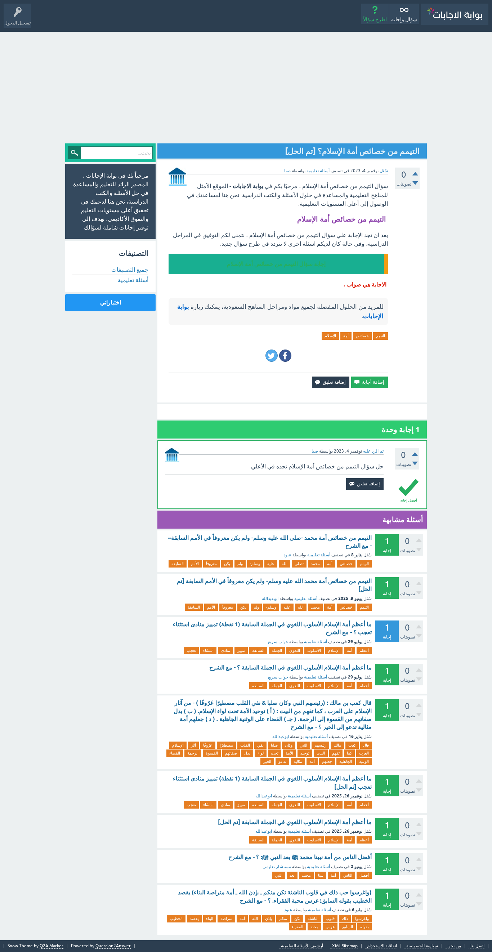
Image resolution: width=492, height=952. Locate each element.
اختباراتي (110, 302)
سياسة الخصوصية (422, 946)
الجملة (277, 650)
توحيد (304, 753)
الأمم (195, 563)
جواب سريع (278, 641)
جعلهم (327, 761)
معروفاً (211, 563)
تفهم (336, 753)
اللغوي (294, 650)
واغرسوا (362, 918)
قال (366, 745)
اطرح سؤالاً (375, 19)
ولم (240, 563)
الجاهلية (345, 761)
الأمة (289, 753)
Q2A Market (51, 945)
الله (284, 563)
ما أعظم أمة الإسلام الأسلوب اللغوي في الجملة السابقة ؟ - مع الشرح (290, 667)
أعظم (364, 650)
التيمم (380, 336)
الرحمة (192, 753)
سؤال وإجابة (404, 19)
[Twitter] (271, 356)
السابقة (177, 563)
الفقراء (297, 927)
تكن (297, 918)
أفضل (364, 875)
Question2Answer (113, 945)
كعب (352, 745)
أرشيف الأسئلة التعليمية (302, 946)
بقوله (364, 927)
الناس (347, 875)
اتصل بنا (477, 946)
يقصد (194, 918)
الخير (267, 761)
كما (349, 753)
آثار (193, 745)
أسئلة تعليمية (318, 170)
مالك (337, 745)
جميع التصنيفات (129, 269)
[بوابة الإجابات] (454, 14)
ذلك (345, 918)
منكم (283, 918)
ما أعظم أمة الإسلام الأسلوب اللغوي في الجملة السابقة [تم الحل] (295, 822)
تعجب (191, 650)
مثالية (298, 761)
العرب (364, 753)
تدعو (282, 761)
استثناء (208, 650)
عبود (287, 554)
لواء (261, 753)
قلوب (330, 918)
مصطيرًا (226, 745)
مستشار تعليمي (277, 866)
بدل (247, 753)
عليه (270, 563)
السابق (347, 927)
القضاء (174, 753)
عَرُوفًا (208, 745)
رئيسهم (320, 745)
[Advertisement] (246, 85)
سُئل (384, 170)
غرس (330, 927)
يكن (227, 563)
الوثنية (364, 761)
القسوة (212, 753)
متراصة (226, 918)
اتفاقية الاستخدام (382, 946)
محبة (314, 927)
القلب (245, 745)
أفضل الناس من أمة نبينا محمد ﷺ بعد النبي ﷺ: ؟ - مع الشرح (300, 857)
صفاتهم (231, 753)
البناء (209, 918)
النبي (303, 745)
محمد (315, 563)
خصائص (362, 336)
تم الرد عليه (373, 451)
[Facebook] (285, 356)
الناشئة (313, 918)
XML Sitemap (345, 946)
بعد (292, 875)
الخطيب (176, 918)
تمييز (241, 650)
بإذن (268, 918)
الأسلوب (314, 650)
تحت (274, 753)
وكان (288, 745)
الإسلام (330, 336)
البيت (321, 753)
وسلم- (255, 563)
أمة (346, 336)
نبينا (320, 875)
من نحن (454, 946)
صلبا (274, 745)
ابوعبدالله (270, 598)
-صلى (299, 563)
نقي (260, 745)
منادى (225, 650)
